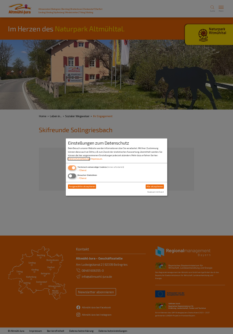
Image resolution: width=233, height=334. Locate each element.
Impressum (96, 159)
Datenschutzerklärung (79, 159)
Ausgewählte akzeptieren (82, 186)
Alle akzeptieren (154, 186)
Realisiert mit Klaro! (155, 192)
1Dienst (82, 170)
